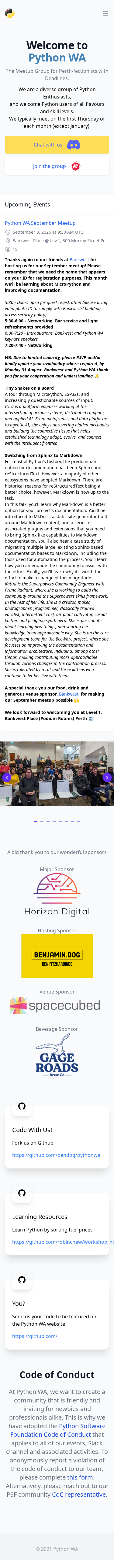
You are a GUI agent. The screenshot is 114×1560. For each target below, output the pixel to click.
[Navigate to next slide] (107, 777)
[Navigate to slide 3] (48, 821)
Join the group (49, 166)
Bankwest (79, 259)
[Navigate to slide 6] (66, 821)
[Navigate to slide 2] (41, 821)
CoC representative (79, 1494)
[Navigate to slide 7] (72, 821)
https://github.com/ (34, 1336)
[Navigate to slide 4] (54, 821)
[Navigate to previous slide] (7, 777)
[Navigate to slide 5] (60, 821)
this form (80, 1477)
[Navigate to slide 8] (78, 821)
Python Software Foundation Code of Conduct (57, 1430)
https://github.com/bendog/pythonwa (56, 1155)
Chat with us (48, 144)
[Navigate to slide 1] (35, 821)
